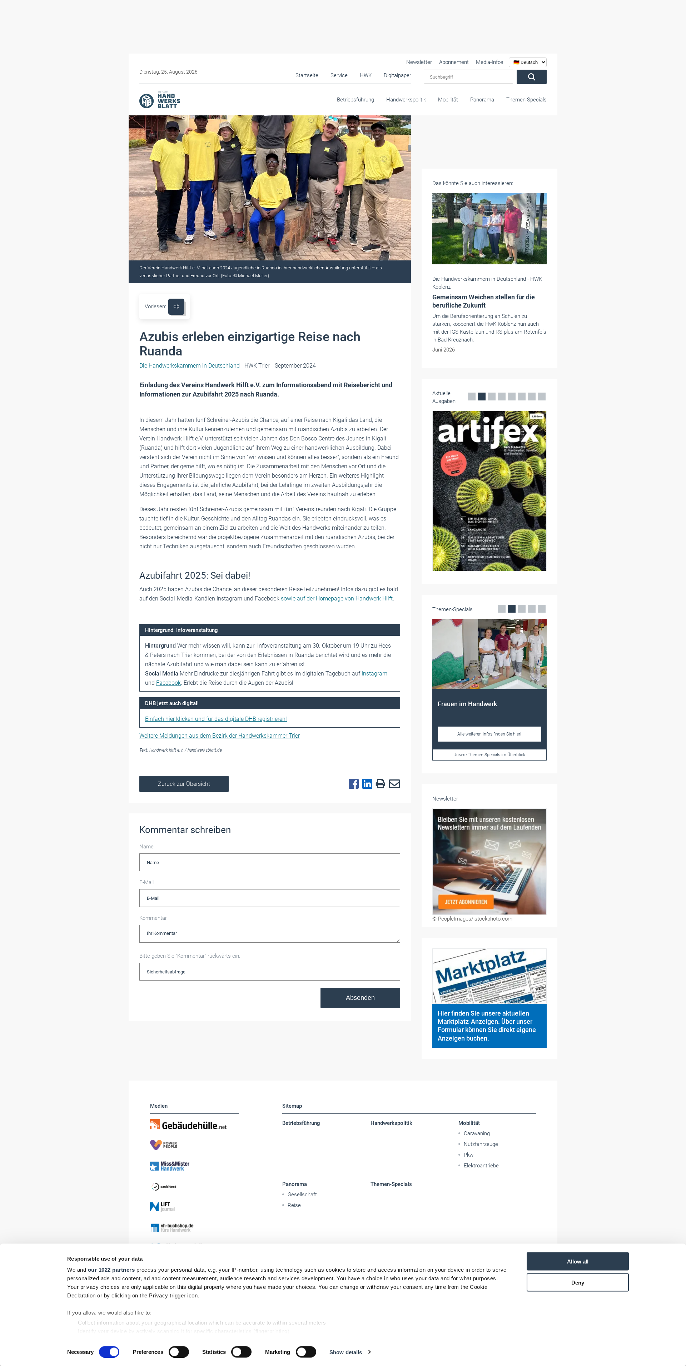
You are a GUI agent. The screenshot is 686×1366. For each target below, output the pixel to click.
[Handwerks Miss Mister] (194, 1166)
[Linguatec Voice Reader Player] (176, 307)
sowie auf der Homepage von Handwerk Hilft (337, 598)
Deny (577, 1282)
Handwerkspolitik (406, 99)
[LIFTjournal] (194, 1207)
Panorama (482, 99)
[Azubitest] (194, 1186)
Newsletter (419, 62)
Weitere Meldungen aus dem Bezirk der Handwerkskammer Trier (219, 735)
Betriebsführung (355, 99)
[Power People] (194, 1145)
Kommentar (153, 918)
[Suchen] (532, 77)
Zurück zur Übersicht (184, 784)
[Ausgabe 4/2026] (489, 491)
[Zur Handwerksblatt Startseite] (159, 99)
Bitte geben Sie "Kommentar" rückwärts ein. (189, 956)
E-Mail (146, 882)
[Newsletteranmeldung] (489, 861)
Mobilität (448, 99)
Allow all (577, 1261)
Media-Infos (489, 62)
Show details (345, 1352)
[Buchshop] (194, 1228)
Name (146, 846)
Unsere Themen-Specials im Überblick (489, 754)
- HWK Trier (204, 365)
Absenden (360, 997)
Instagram (374, 673)
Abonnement (454, 62)
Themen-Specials (526, 99)
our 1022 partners (111, 1270)
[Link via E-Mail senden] (392, 784)
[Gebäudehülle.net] (194, 1124)
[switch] (179, 1351)
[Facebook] (352, 784)
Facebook (168, 682)
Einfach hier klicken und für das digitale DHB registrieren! (216, 719)
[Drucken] (378, 784)
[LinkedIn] (365, 784)
